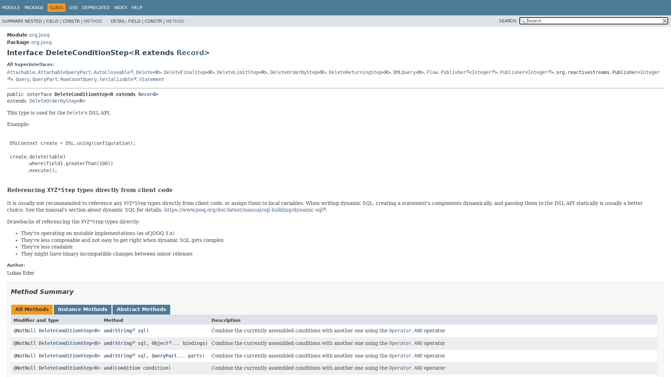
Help (136, 7)
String (123, 330)
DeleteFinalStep (185, 72)
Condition (127, 368)
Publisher (512, 72)
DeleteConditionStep (65, 330)
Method (93, 21)
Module (11, 7)
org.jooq (39, 35)
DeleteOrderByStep (294, 72)
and (108, 330)
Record (190, 53)
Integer (481, 72)
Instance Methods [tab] (82, 309)
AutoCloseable (112, 72)
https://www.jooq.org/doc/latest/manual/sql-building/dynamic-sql (243, 210)
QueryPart (45, 79)
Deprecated (96, 7)
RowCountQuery (78, 79)
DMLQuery (404, 72)
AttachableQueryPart (64, 72)
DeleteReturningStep (355, 72)
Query (23, 79)
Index (120, 7)
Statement (151, 79)
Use (73, 7)
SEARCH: (508, 21)
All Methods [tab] (32, 309)
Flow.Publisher (446, 72)
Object (160, 343)
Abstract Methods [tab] (141, 309)
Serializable (116, 79)
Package (34, 7)
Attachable (21, 72)
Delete (144, 72)
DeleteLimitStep (238, 72)
